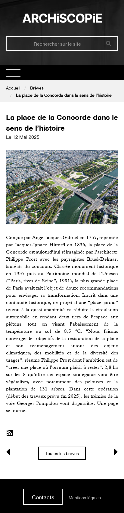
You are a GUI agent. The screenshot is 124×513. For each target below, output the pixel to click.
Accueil (13, 88)
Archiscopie (62, 18)
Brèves (37, 88)
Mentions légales (85, 497)
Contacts (43, 497)
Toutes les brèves (62, 453)
